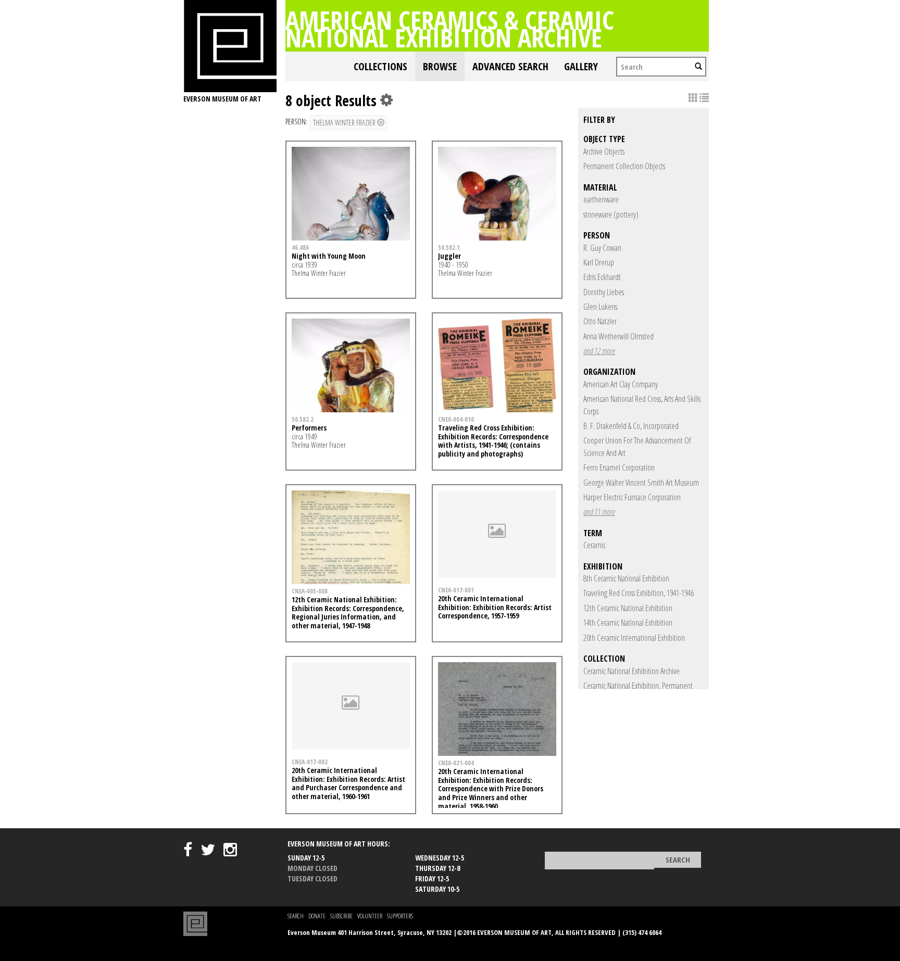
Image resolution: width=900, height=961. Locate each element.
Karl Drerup (598, 262)
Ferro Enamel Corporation (619, 467)
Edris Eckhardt (602, 277)
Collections (380, 66)
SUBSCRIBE (341, 916)
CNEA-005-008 (310, 591)
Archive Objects (603, 151)
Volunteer (369, 916)
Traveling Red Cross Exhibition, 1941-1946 (638, 593)
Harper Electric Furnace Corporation (632, 497)
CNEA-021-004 (456, 762)
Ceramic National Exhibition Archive (631, 671)
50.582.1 (449, 247)
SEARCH (296, 916)
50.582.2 (303, 419)
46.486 (300, 247)
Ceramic (594, 545)
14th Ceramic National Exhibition (627, 622)
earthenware (601, 199)
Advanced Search (510, 66)
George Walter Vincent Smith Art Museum (641, 482)
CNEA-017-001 (456, 590)
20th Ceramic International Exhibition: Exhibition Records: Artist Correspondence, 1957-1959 (495, 607)
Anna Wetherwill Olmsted (618, 336)
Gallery (581, 66)
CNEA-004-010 (456, 419)
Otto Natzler (600, 321)
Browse (440, 66)
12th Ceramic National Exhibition (627, 608)
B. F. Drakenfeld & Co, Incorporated (631, 426)
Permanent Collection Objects (624, 166)
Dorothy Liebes (603, 292)
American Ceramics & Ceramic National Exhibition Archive (449, 29)
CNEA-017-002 (310, 761)
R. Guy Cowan (602, 248)
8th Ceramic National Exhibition (626, 578)
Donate (317, 916)
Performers (309, 428)
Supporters (400, 916)
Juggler (449, 256)
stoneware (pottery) (611, 214)
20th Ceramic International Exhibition (634, 637)
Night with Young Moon (329, 256)
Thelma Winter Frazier (345, 123)
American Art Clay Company (620, 384)
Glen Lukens (600, 306)
